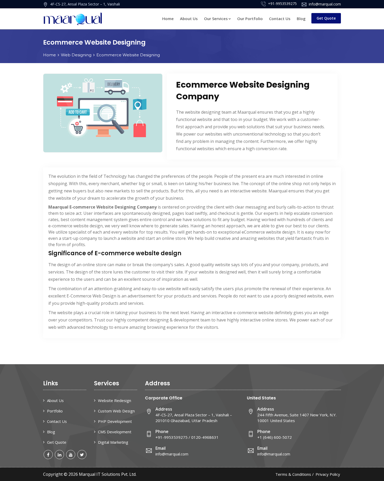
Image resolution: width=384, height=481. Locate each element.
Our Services (216, 18)
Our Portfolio (250, 18)
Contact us (279, 18)
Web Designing (76, 54)
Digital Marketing (113, 442)
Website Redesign (114, 400)
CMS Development (114, 431)
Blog (301, 18)
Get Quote (326, 18)
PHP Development (115, 421)
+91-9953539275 (282, 3)
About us (55, 400)
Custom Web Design (116, 410)
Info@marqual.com (324, 4)
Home (168, 18)
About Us (189, 18)
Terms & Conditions (293, 474)
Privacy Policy (328, 474)
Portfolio (55, 410)
